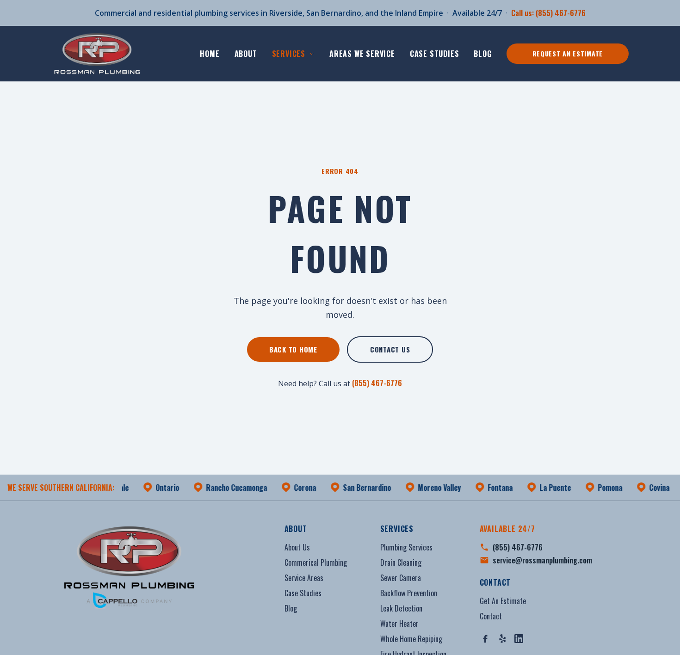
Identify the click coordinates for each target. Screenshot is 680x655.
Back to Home (293, 349)
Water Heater (399, 623)
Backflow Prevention (408, 593)
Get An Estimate (503, 600)
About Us (297, 547)
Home (209, 53)
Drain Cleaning (400, 562)
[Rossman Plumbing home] (98, 53)
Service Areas (303, 577)
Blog (482, 53)
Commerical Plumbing (315, 562)
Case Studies (434, 53)
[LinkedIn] (518, 638)
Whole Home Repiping (411, 638)
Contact (491, 616)
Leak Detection (401, 608)
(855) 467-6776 (377, 383)
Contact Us (390, 349)
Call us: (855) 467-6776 (548, 13)
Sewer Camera (400, 577)
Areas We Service (362, 53)
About (246, 53)
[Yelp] (502, 638)
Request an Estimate (567, 53)
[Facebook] (485, 638)
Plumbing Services (406, 547)
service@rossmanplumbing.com (542, 560)
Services (288, 53)
